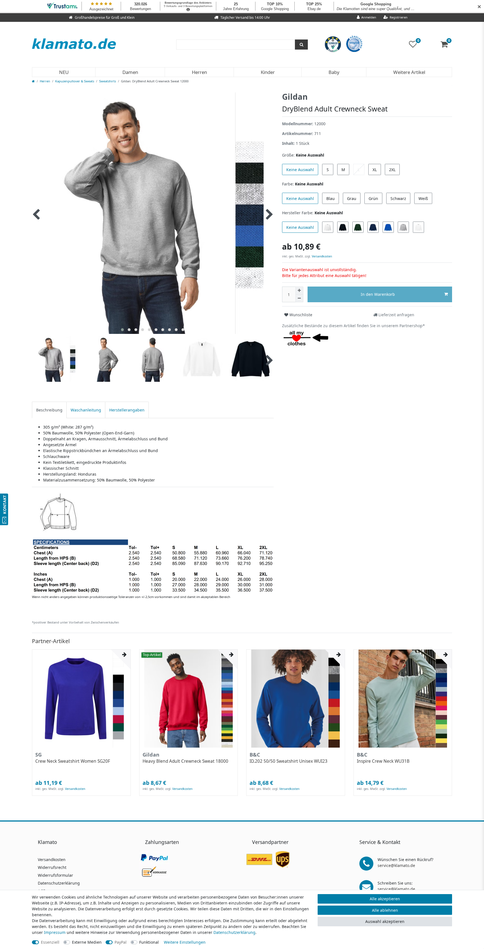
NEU (64, 72)
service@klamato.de (396, 865)
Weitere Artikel (409, 72)
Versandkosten (321, 256)
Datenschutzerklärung (59, 883)
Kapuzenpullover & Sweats (74, 81)
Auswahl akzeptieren (384, 921)
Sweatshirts (107, 81)
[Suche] (301, 44)
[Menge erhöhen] (299, 290)
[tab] (49, 410)
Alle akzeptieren (385, 898)
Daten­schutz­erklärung (234, 932)
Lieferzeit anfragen (395, 314)
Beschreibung (49, 410)
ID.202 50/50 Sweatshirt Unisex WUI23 (288, 761)
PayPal (121, 942)
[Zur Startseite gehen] (33, 81)
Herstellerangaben (127, 410)
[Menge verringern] (299, 298)
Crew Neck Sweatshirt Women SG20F (72, 761)
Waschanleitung (86, 410)
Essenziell (50, 942)
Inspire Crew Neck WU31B (383, 761)
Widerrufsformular (55, 875)
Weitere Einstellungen (185, 942)
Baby (334, 72)
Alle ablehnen (385, 910)
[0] (446, 45)
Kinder (268, 72)
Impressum (55, 932)
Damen (130, 72)
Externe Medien (87, 942)
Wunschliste (300, 314)
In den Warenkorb (378, 294)
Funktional (149, 942)
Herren (199, 72)
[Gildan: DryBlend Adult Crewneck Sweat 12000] (152, 542)
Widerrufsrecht (52, 867)
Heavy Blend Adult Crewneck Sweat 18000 (185, 761)
